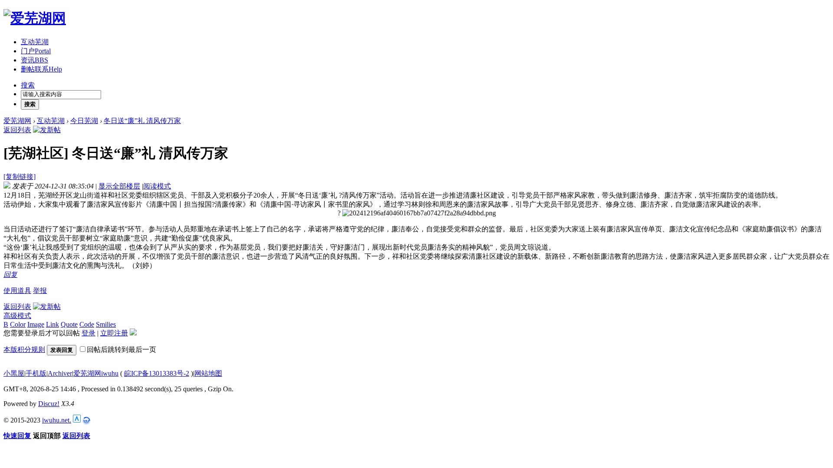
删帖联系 (41, 69)
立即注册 (114, 333)
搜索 (28, 85)
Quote (69, 324)
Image (35, 324)
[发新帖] (47, 129)
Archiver (60, 373)
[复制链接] (19, 176)
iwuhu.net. (56, 420)
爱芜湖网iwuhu (95, 373)
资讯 (34, 60)
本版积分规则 (24, 349)
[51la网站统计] (77, 420)
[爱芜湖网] (34, 18)
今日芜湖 (84, 120)
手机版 (36, 373)
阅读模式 (157, 186)
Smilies (106, 324)
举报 (40, 290)
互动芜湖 (35, 42)
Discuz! (48, 403)
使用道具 (17, 290)
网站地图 (208, 373)
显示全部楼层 (119, 186)
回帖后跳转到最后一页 (121, 349)
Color (18, 324)
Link (52, 324)
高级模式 (17, 315)
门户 (36, 51)
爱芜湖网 (17, 120)
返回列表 (17, 129)
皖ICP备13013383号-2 (156, 373)
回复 (10, 274)
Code (86, 324)
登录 (88, 333)
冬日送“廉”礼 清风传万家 (142, 120)
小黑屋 (13, 373)
